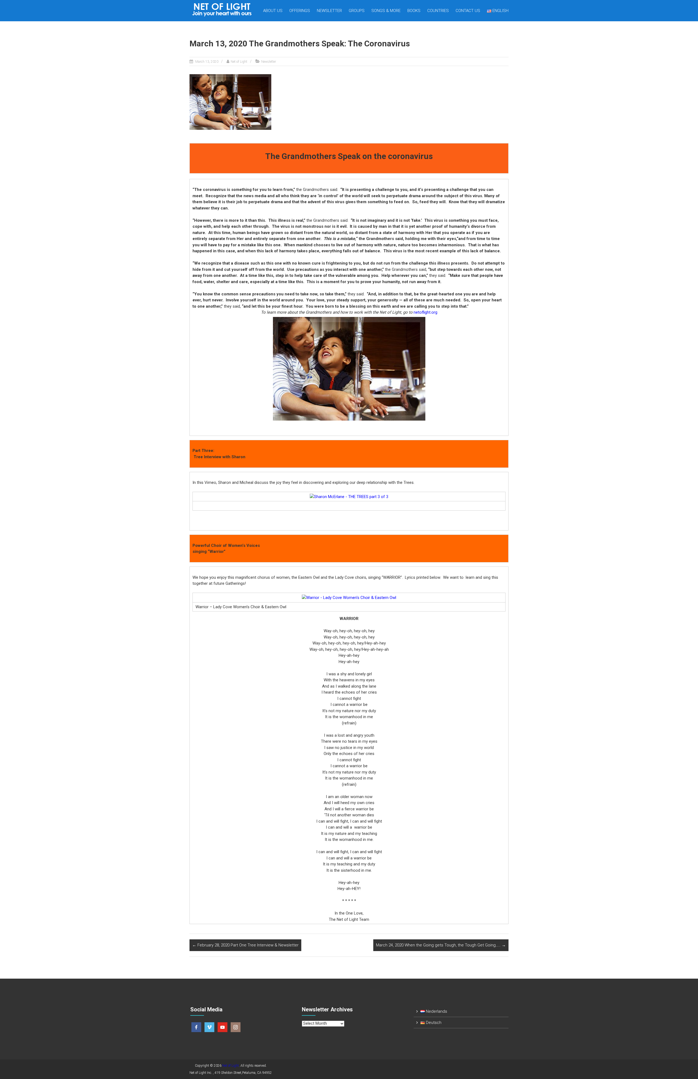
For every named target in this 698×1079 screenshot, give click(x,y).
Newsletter (329, 10)
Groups (357, 10)
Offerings (299, 10)
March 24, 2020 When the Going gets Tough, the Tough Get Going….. (441, 945)
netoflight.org (425, 312)
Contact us (468, 10)
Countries (438, 10)
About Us (272, 10)
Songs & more (386, 10)
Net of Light (239, 62)
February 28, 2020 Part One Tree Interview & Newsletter (245, 945)
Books (413, 10)
